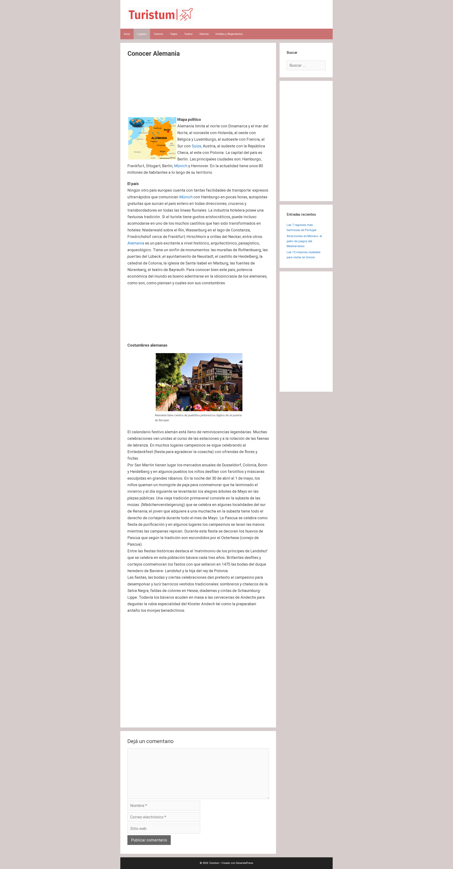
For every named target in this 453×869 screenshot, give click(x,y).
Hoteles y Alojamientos (229, 34)
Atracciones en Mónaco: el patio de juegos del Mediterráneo (304, 241)
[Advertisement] (198, 90)
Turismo (158, 34)
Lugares (142, 34)
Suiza (196, 146)
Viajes (173, 34)
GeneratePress (244, 863)
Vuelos (188, 34)
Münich (180, 166)
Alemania (135, 243)
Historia (204, 34)
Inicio (127, 34)
